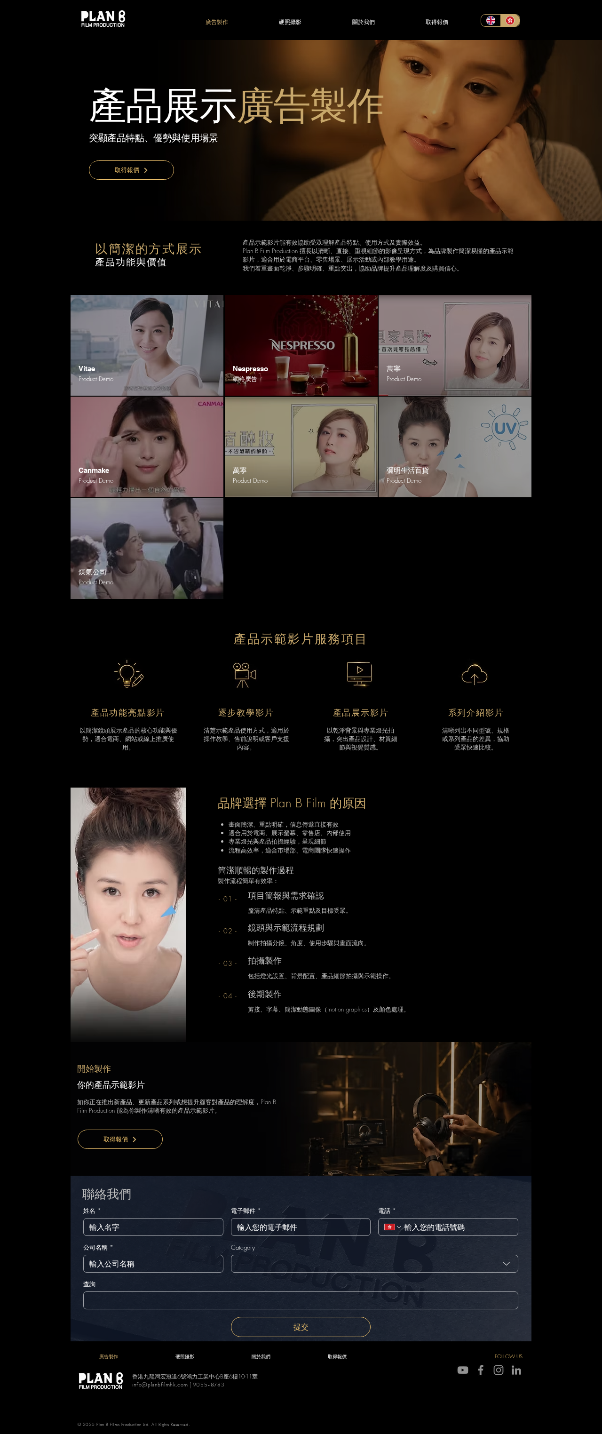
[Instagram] (498, 1370)
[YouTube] (462, 1370)
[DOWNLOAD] (147, 345)
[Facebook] (480, 1370)
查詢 (89, 1284)
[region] (147, 345)
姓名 (92, 1210)
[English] (490, 20)
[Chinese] (510, 20)
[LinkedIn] (516, 1370)
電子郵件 (246, 1210)
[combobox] (374, 1264)
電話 (387, 1210)
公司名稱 (98, 1247)
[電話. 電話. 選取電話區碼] (393, 1227)
